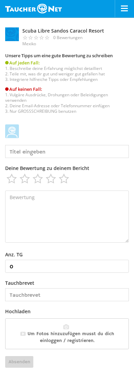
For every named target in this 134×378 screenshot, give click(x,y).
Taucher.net (33, 8)
